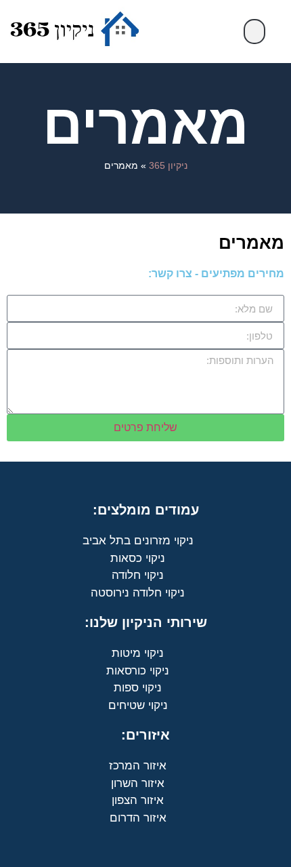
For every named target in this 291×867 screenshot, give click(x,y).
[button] (254, 31)
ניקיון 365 (168, 166)
